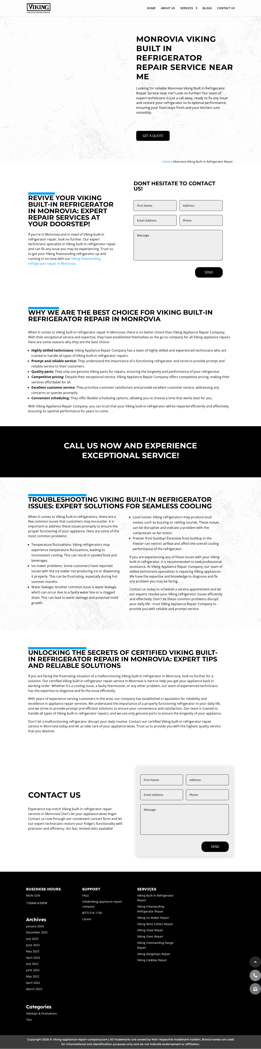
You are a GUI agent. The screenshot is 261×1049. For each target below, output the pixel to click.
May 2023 (32, 951)
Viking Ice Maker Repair (153, 918)
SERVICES (186, 8)
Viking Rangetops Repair (153, 954)
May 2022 (32, 976)
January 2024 (35, 926)
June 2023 (33, 945)
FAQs (85, 895)
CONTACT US (226, 8)
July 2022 (32, 964)
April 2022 (33, 983)
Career (86, 919)
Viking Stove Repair (150, 930)
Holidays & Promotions (41, 1013)
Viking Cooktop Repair (152, 960)
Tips (29, 1019)
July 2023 (32, 939)
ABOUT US (168, 8)
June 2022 (33, 970)
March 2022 (34, 989)
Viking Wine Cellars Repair (155, 924)
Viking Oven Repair (150, 936)
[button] (255, 989)
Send (209, 272)
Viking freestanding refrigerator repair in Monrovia (64, 261)
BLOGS (207, 8)
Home (166, 161)
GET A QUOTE (153, 135)
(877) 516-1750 (92, 913)
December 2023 (37, 932)
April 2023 (33, 958)
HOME (151, 8)
